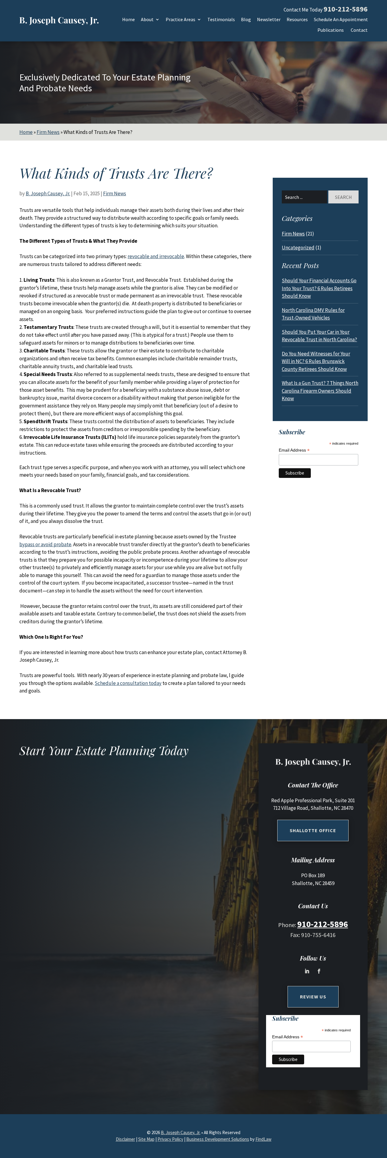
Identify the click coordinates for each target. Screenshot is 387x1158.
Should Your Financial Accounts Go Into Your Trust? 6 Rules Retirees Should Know (319, 288)
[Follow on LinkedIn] (307, 971)
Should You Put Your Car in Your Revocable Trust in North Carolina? (319, 336)
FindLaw (263, 1139)
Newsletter (269, 19)
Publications (330, 30)
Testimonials (221, 19)
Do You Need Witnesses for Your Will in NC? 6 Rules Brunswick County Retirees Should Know (316, 361)
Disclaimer (125, 1139)
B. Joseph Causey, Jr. (48, 193)
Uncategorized (298, 247)
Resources (297, 19)
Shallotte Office (313, 830)
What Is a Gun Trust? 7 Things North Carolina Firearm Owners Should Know (320, 391)
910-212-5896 (346, 9)
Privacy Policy (170, 1139)
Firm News (114, 193)
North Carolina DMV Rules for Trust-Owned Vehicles (313, 314)
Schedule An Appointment (341, 19)
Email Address (294, 450)
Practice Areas (180, 19)
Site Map (146, 1139)
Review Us (313, 997)
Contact (359, 30)
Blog (246, 19)
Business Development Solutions (217, 1139)
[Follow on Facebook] (319, 971)
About (147, 19)
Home (128, 19)
